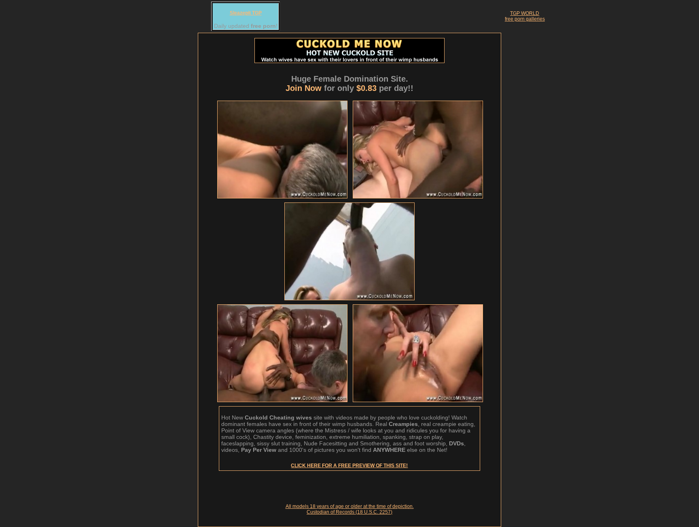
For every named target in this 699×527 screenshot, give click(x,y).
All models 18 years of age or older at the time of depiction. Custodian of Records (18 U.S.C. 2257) (350, 509)
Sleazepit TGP (246, 13)
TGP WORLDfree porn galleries (525, 16)
